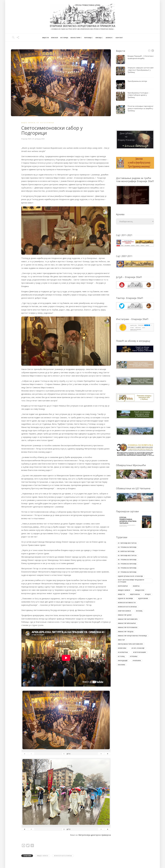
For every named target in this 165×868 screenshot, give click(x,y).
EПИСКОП (54, 38)
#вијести (121, 594)
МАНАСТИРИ (75, 38)
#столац (121, 656)
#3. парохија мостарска (127, 555)
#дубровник (143, 598)
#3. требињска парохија (127, 560)
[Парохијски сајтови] (135, 522)
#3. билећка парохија (126, 551)
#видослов (139, 590)
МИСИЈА (99, 38)
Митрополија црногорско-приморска (94, 835)
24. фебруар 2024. (38, 139)
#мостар (121, 640)
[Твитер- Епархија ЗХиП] (135, 305)
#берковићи (123, 586)
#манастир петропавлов (127, 627)
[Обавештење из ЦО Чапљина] (135, 497)
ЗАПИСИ (109, 38)
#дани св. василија (125, 598)
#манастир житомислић (128, 619)
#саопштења (123, 652)
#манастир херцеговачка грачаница (132, 636)
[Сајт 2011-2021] (135, 242)
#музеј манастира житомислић (130, 644)
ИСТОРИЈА (64, 38)
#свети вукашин (139, 652)
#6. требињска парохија (127, 568)
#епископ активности (126, 603)
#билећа (136, 586)
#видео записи (42, 856)
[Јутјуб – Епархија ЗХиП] (135, 285)
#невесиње (122, 648)
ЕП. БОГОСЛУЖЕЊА (45, 123)
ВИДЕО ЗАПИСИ (28, 123)
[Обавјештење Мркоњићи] (134, 474)
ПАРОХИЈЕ (88, 38)
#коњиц (139, 611)
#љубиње (121, 665)
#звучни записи (124, 611)
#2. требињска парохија (127, 547)
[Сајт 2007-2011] (135, 263)
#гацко (148, 594)
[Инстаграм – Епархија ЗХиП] (135, 327)
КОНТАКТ (119, 38)
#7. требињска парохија (127, 572)
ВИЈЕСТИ (45, 38)
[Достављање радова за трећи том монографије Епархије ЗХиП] (133, 195)
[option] (135, 84)
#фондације (122, 660)
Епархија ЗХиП (26, 139)
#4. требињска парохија (127, 564)
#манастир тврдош (125, 631)
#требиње (133, 656)
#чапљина (137, 660)
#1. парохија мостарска (127, 543)
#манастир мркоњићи (127, 623)
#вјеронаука (135, 594)
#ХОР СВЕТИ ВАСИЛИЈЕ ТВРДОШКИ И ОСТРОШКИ (131, 581)
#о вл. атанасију (138, 648)
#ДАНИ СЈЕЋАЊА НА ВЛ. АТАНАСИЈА (130, 576)
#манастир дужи (124, 615)
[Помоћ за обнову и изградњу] (135, 348)
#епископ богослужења (63, 856)
